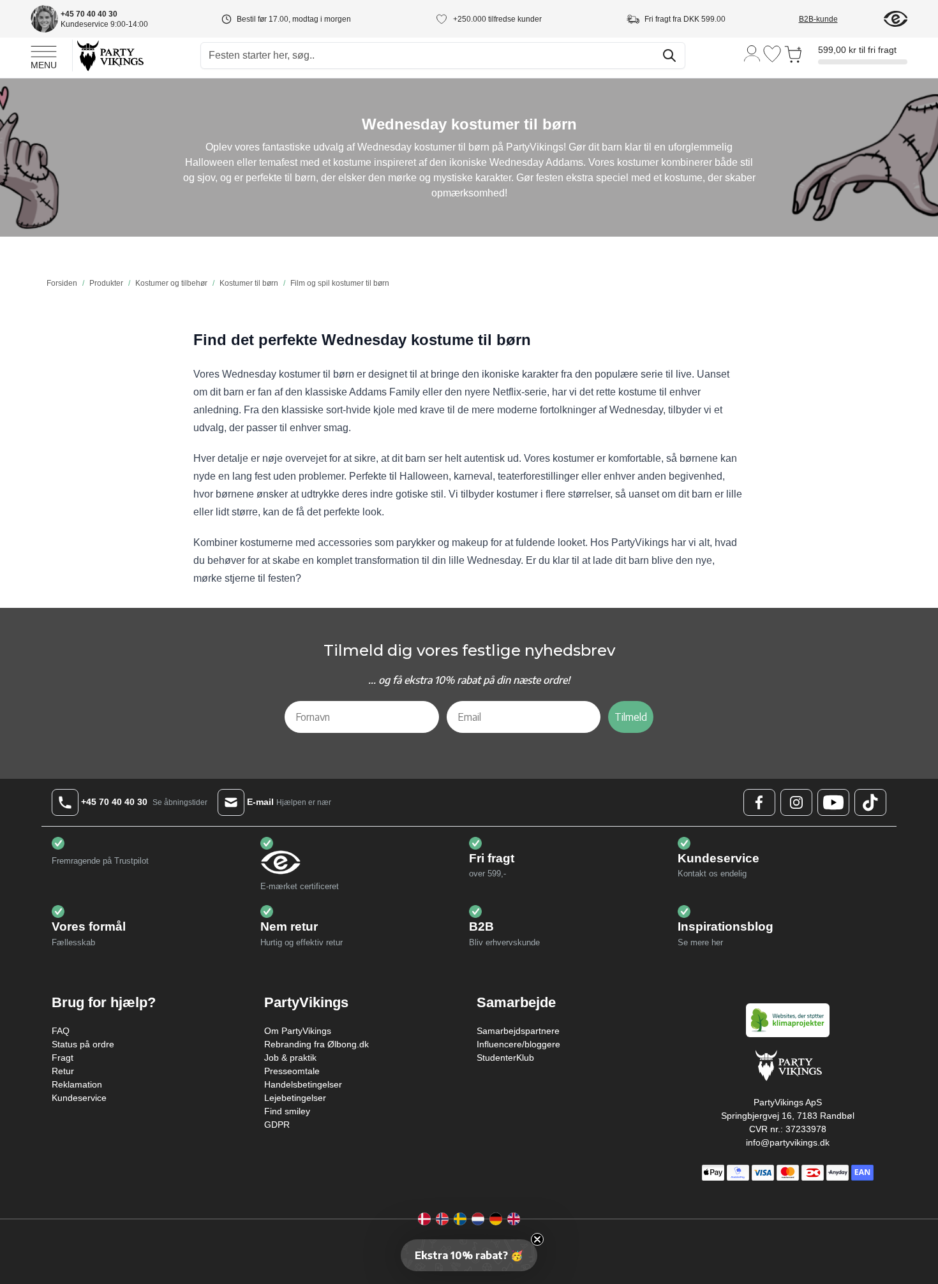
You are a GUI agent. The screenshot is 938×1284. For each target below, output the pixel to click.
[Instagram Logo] (796, 802)
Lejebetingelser (295, 1098)
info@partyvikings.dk (788, 1142)
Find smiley (287, 1111)
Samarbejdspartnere (518, 1031)
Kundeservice (79, 1098)
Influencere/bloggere (518, 1044)
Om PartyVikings (297, 1031)
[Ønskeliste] (772, 54)
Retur (63, 1071)
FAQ (61, 1031)
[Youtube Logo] (833, 802)
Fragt (62, 1057)
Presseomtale (292, 1071)
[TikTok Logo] (870, 802)
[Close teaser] (537, 1239)
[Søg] (669, 55)
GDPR (277, 1124)
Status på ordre (83, 1044)
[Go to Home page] (109, 55)
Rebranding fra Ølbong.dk (316, 1044)
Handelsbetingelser (303, 1084)
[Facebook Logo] (759, 802)
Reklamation (77, 1084)
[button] (469, 1255)
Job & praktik (290, 1057)
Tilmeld (630, 717)
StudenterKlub (505, 1057)
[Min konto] (752, 53)
